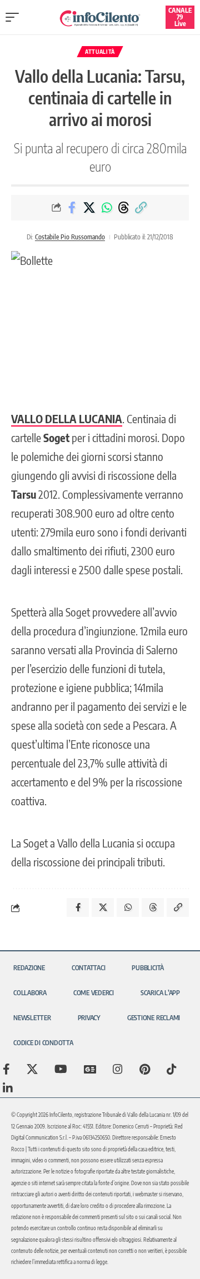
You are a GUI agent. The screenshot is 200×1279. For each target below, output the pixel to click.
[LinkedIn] (8, 1088)
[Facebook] (6, 1069)
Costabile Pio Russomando (70, 237)
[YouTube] (61, 1069)
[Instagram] (118, 1069)
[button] (15, 17)
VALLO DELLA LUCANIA (66, 418)
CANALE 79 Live (180, 17)
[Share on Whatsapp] (106, 208)
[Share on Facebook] (72, 208)
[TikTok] (171, 1069)
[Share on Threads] (124, 208)
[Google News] (90, 1069)
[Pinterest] (145, 1069)
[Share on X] (89, 208)
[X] (32, 1069)
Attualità (100, 51)
